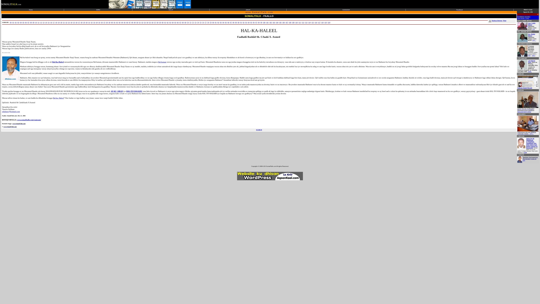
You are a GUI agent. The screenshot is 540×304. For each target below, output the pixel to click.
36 (102, 22)
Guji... (534, 40)
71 (190, 22)
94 (248, 22)
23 (69, 22)
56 (152, 22)
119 (326, 22)
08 (31, 22)
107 (287, 22)
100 (264, 22)
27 (79, 22)
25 (74, 22)
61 (165, 22)
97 (256, 22)
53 (145, 22)
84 (223, 22)
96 (253, 22)
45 (124, 22)
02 (15, 22)
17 (53, 22)
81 (215, 22)
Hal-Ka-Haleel (58, 62)
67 (180, 22)
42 (117, 22)
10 (36, 22)
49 (134, 22)
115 (313, 22)
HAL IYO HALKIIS (134, 91)
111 (300, 22)
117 (319, 22)
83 (220, 22)
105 (280, 22)
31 (89, 22)
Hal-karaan (162, 62)
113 (306, 22)
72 (193, 22)
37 (104, 22)
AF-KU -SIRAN (117, 91)
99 (261, 22)
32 (91, 22)
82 (218, 22)
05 (23, 22)
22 (66, 22)
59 (160, 22)
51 (139, 22)
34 (96, 22)
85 (226, 22)
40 (112, 22)
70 (188, 22)
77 (205, 22)
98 (258, 22)
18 (56, 22)
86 (228, 22)
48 (132, 22)
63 (170, 22)
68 (183, 22)
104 (277, 22)
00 (10, 22)
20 (61, 22)
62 (167, 22)
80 (213, 22)
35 (99, 22)
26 (76, 22)
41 (114, 22)
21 (64, 22)
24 (71, 22)
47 (129, 22)
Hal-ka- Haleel (58, 98)
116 (316, 22)
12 (41, 22)
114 (309, 22)
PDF (529, 55)
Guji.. (530, 71)
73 (195, 22)
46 (127, 22)
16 (51, 22)
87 (231, 22)
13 (43, 22)
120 (329, 22)
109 (293, 22)
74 (198, 22)
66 (177, 22)
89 (236, 22)
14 (46, 22)
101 (267, 22)
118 (322, 22)
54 (147, 22)
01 (13, 22)
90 (238, 22)
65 (175, 22)
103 (274, 22)
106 (284, 22)
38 (107, 22)
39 (109, 22)
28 (81, 22)
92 (243, 22)
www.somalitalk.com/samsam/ (29, 120)
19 (58, 22)
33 (94, 22)
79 (210, 22)
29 (84, 22)
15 (48, 22)
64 (172, 22)
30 (86, 22)
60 (162, 22)
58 (157, 22)
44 (122, 22)
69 (185, 22)
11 (38, 22)
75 (200, 22)
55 (150, 22)
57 (155, 22)
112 (303, 22)
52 (142, 22)
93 (246, 22)
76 (203, 22)
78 (208, 22)
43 (119, 22)
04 (21, 22)
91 (241, 22)
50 (137, 22)
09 (33, 22)
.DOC (533, 55)
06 (26, 22)
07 (28, 22)
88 (233, 22)
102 (271, 22)
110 (296, 22)
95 (251, 22)
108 (290, 22)
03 (18, 22)
